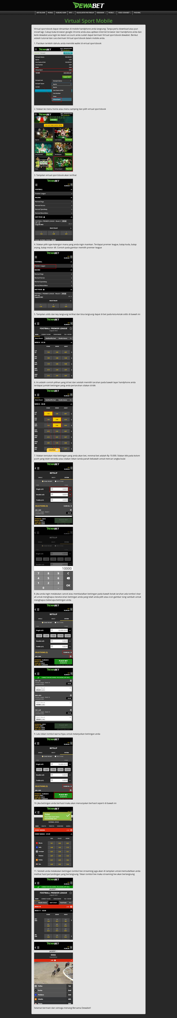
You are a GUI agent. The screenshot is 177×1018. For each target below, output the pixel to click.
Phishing (137, 13)
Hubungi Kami (61, 13)
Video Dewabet (124, 13)
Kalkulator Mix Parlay (85, 13)
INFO (71, 13)
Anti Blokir (41, 13)
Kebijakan (100, 13)
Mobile (50, 13)
